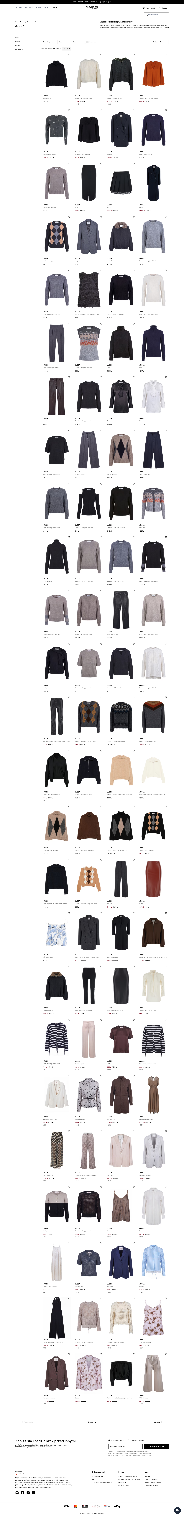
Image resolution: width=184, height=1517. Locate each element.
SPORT (46, 7)
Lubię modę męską (137, 1440)
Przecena (92, 42)
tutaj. (150, 1455)
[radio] (109, 1440)
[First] (18, 1422)
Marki (55, 7)
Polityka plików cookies (153, 1482)
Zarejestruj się (156, 1446)
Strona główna (19, 22)
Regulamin (122, 1482)
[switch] (90, 42)
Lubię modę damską (118, 1440)
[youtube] (28, 1493)
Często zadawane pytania (127, 1476)
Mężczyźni (29, 7)
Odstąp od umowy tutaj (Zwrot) (129, 1479)
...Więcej (166, 27)
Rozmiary (46, 42)
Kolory (61, 42)
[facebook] (33, 1493)
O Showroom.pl (97, 1476)
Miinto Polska (23, 1474)
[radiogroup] (138, 1440)
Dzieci (38, 7)
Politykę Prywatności (139, 1453)
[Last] (165, 1422)
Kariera (147, 1476)
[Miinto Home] (92, 7)
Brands (29, 22)
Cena (74, 42)
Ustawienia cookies (151, 1486)
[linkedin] (22, 1493)
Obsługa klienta (123, 1486)
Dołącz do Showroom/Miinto (101, 1482)
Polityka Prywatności (152, 1479)
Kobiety (19, 7)
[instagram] (17, 1493)
